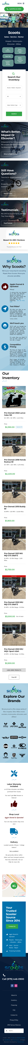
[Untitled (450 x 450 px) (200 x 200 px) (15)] (5, 734)
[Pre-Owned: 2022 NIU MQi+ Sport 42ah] (14, 634)
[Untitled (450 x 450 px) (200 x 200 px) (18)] (22, 734)
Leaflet (15, 896)
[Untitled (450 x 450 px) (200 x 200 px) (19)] (6, 743)
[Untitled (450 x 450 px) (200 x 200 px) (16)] (22, 752)
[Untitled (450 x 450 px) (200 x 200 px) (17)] (14, 734)
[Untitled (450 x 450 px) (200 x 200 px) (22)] (14, 753)
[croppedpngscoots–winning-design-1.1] (5, 2)
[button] (14, 885)
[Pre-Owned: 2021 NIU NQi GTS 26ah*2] (14, 538)
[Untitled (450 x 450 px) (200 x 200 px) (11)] (14, 721)
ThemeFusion (20, 1042)
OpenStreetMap (22, 896)
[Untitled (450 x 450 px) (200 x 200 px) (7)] (22, 743)
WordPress (7, 1040)
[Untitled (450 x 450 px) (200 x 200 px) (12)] (6, 722)
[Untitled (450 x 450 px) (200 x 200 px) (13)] (22, 722)
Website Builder (21, 1038)
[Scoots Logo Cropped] (14, 961)
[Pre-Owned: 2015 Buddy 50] (14, 491)
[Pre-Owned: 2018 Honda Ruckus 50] (14, 444)
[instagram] (15, 985)
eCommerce (16, 1040)
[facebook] (12, 985)
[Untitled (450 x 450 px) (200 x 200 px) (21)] (6, 752)
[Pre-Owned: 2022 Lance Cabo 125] (14, 398)
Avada (12, 1038)
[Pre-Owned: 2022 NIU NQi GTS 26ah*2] (14, 587)
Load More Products (14, 670)
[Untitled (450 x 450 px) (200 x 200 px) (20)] (14, 743)
